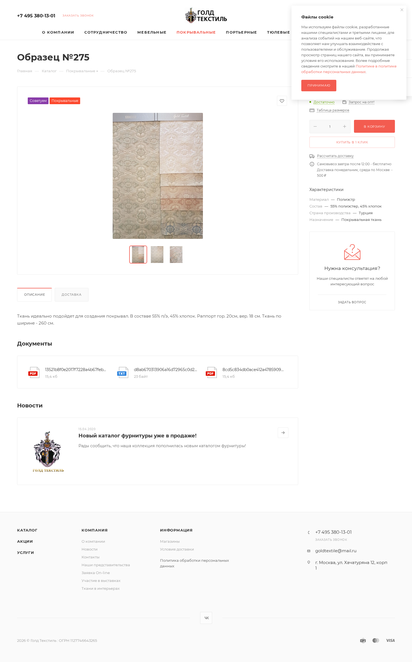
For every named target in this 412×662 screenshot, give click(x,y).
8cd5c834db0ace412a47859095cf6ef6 (254, 369)
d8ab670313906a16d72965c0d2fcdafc (165, 369)
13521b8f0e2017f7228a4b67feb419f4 (76, 369)
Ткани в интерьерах (101, 588)
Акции (25, 541)
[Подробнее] (283, 432)
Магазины (170, 541)
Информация (176, 530)
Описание (34, 295)
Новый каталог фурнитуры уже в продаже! (137, 436)
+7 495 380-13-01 (36, 15)
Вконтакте (206, 618)
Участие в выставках (101, 580)
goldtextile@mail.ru (336, 550)
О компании (93, 541)
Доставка (71, 295)
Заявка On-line (96, 572)
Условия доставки (177, 549)
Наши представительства (106, 565)
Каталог (27, 530)
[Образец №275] (158, 176)
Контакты (90, 557)
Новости (90, 549)
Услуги (25, 552)
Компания (95, 530)
